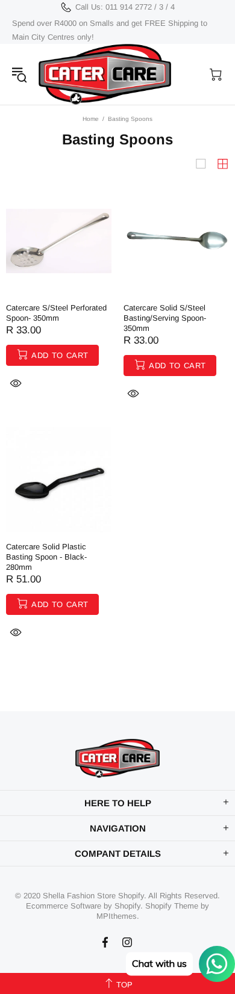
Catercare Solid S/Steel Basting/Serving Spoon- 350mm (165, 318)
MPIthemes (116, 916)
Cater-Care (105, 74)
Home (91, 119)
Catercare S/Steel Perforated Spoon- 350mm (56, 313)
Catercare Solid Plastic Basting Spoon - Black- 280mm (46, 557)
